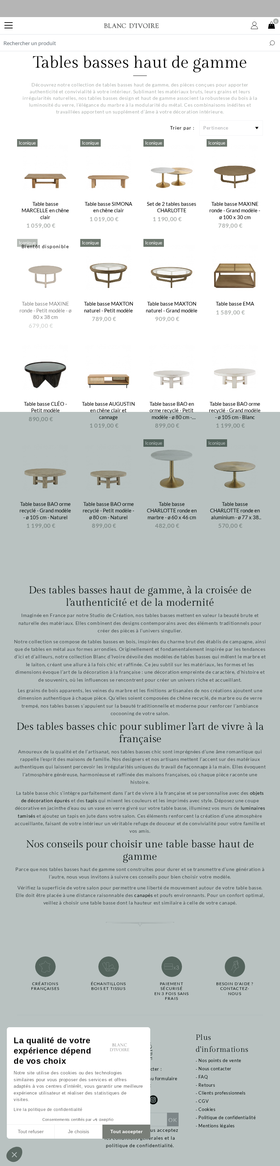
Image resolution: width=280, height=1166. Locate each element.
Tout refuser (31, 1131)
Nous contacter (214, 1068)
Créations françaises (45, 986)
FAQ (203, 1077)
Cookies (206, 1109)
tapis (91, 800)
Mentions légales (216, 1125)
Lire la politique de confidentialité (48, 1109)
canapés (143, 895)
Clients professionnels (222, 1093)
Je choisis (78, 1131)
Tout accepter (126, 1131)
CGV (203, 1101)
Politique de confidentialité (227, 1117)
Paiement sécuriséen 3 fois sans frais (171, 991)
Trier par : (182, 128)
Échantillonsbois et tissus (108, 986)
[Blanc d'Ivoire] (131, 25)
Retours (206, 1085)
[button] (14, 1154)
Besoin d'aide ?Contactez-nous (235, 988)
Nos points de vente (219, 1060)
